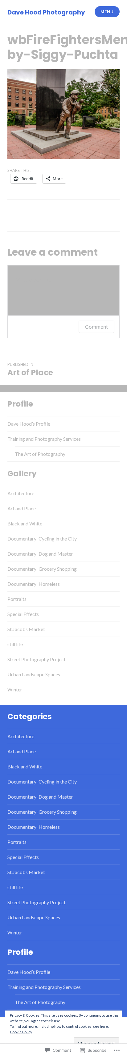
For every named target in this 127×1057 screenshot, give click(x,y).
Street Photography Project (36, 659)
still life (15, 644)
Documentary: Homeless (33, 584)
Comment (96, 327)
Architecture (20, 493)
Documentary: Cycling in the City (42, 538)
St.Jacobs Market (26, 629)
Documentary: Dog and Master (40, 554)
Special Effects (23, 614)
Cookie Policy (21, 1032)
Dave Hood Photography (46, 12)
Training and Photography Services (44, 439)
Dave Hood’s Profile (28, 424)
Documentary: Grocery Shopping (42, 569)
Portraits (17, 599)
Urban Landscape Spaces (33, 674)
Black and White (24, 523)
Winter (14, 689)
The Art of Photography (40, 454)
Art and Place (21, 508)
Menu (106, 11)
